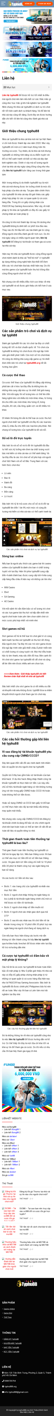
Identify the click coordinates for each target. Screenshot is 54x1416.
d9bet (14, 1145)
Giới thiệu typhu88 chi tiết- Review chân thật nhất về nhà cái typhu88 (25, 675)
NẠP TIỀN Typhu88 (11, 1347)
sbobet (12, 1172)
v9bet (12, 1168)
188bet (15, 1161)
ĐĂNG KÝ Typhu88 (11, 1339)
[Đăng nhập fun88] (27, 65)
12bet (12, 1140)
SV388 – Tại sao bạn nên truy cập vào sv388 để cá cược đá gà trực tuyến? (35, 1211)
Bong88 (15, 1129)
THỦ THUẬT (24, 1199)
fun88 (12, 1155)
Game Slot (8, 1313)
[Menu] (3, 3)
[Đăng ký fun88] (27, 1087)
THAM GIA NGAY (44, 4)
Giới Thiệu (34, 1410)
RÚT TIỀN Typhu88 (11, 1352)
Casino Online (9, 1309)
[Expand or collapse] (49, 87)
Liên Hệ (31, 1412)
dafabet (13, 1136)
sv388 (10, 1175)
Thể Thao (8, 1317)
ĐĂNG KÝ (28, 4)
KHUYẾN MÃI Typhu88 (12, 1343)
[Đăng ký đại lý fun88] (27, 16)
